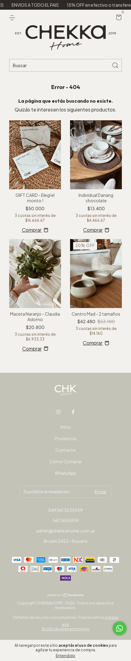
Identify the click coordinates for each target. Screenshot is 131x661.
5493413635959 (65, 510)
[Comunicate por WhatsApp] (119, 628)
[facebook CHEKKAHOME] (73, 411)
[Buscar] (116, 65)
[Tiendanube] (66, 595)
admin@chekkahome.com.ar (65, 530)
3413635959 (65, 520)
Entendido (65, 655)
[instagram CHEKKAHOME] (58, 411)
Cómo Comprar (65, 461)
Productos (65, 438)
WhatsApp (65, 473)
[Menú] (13, 17)
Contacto (65, 450)
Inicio (65, 427)
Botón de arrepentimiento (66, 629)
